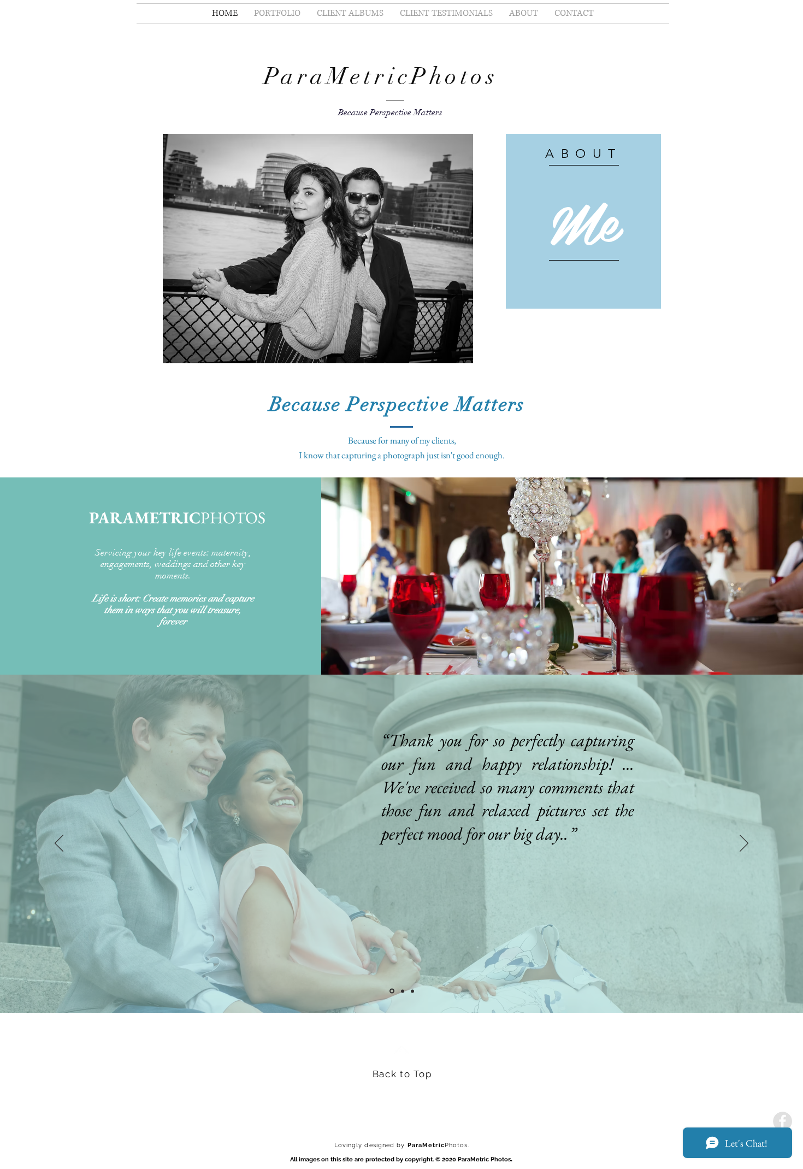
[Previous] (59, 844)
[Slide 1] (391, 991)
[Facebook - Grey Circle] (782, 1121)
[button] (318, 248)
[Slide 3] (412, 991)
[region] (583, 221)
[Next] (744, 844)
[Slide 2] (401, 991)
